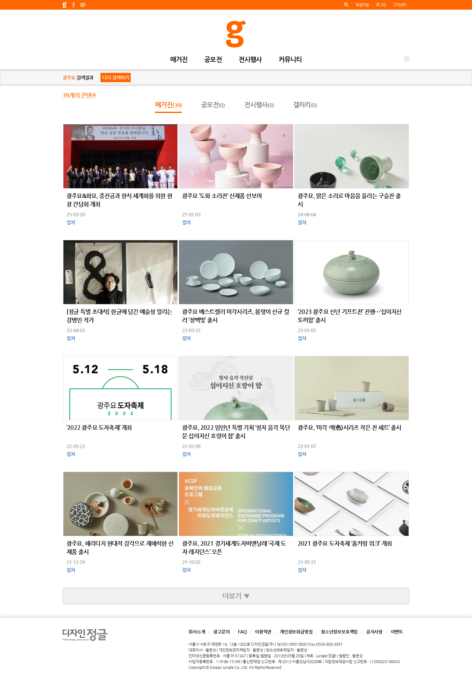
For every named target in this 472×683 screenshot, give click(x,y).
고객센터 (399, 5)
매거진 (179, 59)
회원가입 (362, 5)
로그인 (381, 5)
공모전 (213, 59)
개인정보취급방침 (296, 631)
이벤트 (397, 631)
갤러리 (305, 104)
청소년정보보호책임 (339, 631)
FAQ (242, 631)
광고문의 (221, 631)
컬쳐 (70, 222)
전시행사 (250, 59)
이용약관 (263, 631)
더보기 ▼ (236, 596)
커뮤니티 (290, 59)
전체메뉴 (406, 59)
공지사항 (374, 631)
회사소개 (196, 631)
